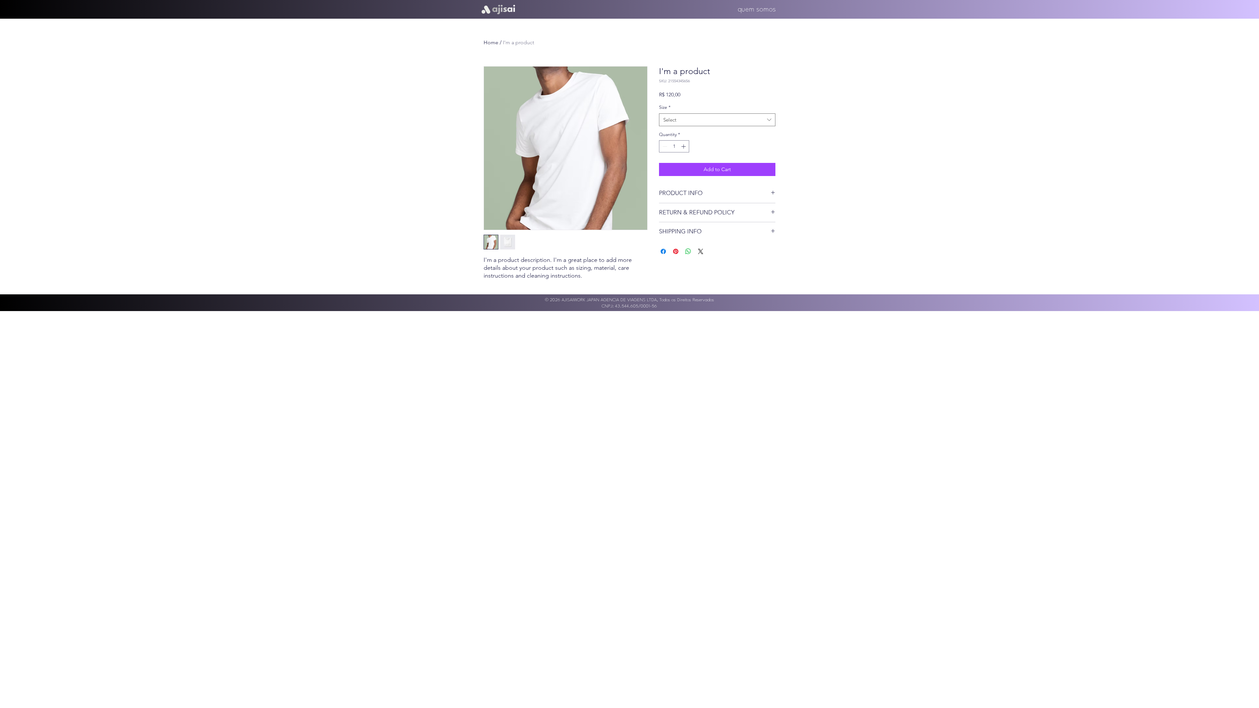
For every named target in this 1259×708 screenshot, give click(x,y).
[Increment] (684, 146)
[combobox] (717, 119)
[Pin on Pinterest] (676, 251)
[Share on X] (701, 251)
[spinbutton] (674, 146)
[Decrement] (664, 146)
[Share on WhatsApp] (688, 251)
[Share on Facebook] (663, 251)
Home (491, 42)
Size (664, 107)
